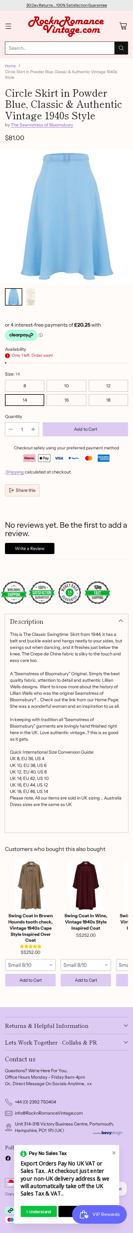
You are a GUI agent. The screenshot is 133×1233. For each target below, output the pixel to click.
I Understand (39, 1211)
